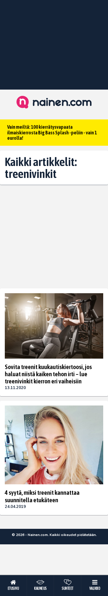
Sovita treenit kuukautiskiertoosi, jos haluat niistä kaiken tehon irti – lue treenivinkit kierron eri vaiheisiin (48, 374)
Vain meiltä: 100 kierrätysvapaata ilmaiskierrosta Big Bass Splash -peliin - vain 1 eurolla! (52, 132)
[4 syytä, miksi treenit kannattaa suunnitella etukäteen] (54, 444)
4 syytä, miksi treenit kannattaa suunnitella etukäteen (42, 496)
